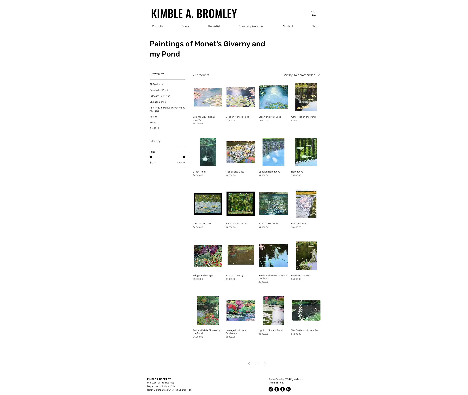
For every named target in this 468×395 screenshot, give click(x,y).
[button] (314, 13)
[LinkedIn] (288, 389)
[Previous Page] (249, 363)
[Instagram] (271, 389)
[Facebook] (276, 389)
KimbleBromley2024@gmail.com (286, 379)
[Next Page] (265, 363)
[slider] (151, 157)
